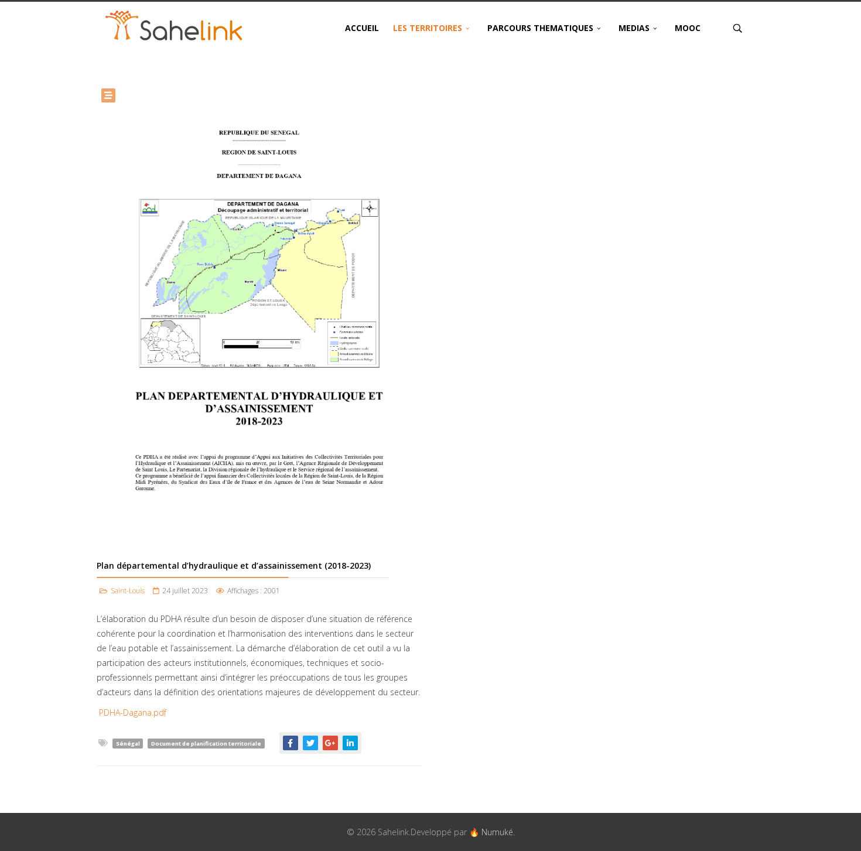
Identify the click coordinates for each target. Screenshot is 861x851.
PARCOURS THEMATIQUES (540, 27)
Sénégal (128, 743)
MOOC (688, 27)
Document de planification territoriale (206, 743)
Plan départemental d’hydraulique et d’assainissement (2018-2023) (234, 565)
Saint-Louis (128, 591)
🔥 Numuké (491, 832)
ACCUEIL (362, 27)
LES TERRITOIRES (427, 27)
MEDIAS (634, 27)
